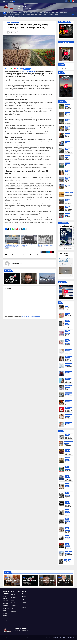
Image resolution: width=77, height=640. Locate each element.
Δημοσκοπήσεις (63, 12)
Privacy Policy (55, 637)
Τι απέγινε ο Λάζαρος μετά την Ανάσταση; (68, 454)
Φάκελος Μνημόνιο (17, 16)
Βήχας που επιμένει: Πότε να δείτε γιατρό (68, 382)
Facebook (25, 596)
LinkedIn (25, 604)
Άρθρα (68, 637)
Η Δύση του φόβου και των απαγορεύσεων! (41, 254)
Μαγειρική (6, 14)
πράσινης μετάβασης (28, 71)
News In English (8, 16)
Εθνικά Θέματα (47, 12)
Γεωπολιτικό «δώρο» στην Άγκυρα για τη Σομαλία (68, 218)
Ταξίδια (11, 14)
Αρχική (8, 12)
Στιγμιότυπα (16, 22)
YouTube (25, 602)
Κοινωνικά (17, 14)
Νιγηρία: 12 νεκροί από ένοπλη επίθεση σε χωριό (68, 123)
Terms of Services (62, 637)
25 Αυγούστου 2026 (10, 582)
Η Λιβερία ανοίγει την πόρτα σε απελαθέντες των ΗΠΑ (68, 109)
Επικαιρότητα (14, 12)
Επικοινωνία (72, 637)
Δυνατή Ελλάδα (21, 6)
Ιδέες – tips (34, 14)
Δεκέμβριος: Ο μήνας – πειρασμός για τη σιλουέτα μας (68, 404)
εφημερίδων (70, 248)
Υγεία (12, 608)
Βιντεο (50, 14)
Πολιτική (26, 12)
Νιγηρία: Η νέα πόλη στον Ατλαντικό (68, 167)
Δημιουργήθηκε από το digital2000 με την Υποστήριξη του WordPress (15, 637)
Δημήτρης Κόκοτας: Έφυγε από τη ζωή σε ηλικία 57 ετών (64, 580)
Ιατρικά (23, 14)
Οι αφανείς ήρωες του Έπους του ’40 (68, 515)
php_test (50, 637)
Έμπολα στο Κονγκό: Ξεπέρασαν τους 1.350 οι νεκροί (68, 160)
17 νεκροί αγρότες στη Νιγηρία (67, 203)
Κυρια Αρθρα (67, 333)
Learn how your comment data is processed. (30, 316)
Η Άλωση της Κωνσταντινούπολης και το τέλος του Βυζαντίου (68, 446)
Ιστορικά (57, 14)
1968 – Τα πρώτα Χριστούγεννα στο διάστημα (68, 489)
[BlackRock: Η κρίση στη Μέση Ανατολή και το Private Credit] (29, 239)
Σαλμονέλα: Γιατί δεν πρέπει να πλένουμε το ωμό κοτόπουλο (68, 317)
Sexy (45, 14)
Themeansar (5, 638)
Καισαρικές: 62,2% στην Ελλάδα (67, 346)
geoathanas (15, 31)
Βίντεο (12, 613)
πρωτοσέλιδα (65, 248)
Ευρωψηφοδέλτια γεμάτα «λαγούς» (15, 254)
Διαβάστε (8, 22)
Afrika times (55, 12)
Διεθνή (20, 12)
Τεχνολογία (13, 611)
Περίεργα (40, 14)
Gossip (28, 14)
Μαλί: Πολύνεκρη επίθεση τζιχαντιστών (68, 116)
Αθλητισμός (39, 12)
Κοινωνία (13, 602)
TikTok (24, 607)
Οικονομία (32, 12)
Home (47, 637)
